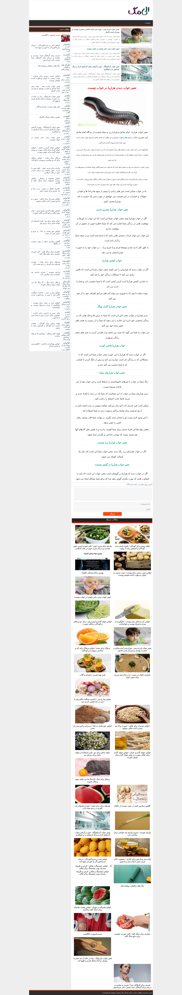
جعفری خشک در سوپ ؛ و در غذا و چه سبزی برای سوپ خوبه (132, 676)
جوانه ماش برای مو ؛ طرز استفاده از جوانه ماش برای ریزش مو (92, 753)
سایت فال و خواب (125, 137)
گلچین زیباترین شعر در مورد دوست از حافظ (132, 806)
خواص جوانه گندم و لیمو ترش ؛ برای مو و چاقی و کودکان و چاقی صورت (92, 622)
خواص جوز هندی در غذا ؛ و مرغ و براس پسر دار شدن (92, 727)
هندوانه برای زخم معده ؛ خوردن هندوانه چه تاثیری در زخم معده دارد (92, 807)
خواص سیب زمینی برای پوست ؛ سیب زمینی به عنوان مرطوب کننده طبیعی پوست (132, 574)
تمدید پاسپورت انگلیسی (92, 934)
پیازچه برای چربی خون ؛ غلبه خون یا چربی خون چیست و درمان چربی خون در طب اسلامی (92, 547)
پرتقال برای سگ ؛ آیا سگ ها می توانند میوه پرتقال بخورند (92, 780)
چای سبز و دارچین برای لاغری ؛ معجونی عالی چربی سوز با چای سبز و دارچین (132, 860)
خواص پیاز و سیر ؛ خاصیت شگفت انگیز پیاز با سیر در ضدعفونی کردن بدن (92, 700)
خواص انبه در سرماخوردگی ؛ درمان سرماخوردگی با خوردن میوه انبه (92, 860)
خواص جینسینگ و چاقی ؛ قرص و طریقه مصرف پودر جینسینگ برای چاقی (92, 872)
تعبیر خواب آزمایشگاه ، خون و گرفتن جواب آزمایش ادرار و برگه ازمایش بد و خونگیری (92, 833)
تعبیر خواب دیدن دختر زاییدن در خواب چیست (103, 49)
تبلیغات (147, 23)
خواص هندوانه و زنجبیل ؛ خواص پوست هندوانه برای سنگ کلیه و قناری (92, 908)
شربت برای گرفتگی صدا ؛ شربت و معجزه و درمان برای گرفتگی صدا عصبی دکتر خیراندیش (132, 986)
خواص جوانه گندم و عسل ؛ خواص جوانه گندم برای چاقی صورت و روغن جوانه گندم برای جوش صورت (132, 754)
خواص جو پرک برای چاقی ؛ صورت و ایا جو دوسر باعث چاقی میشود (132, 727)
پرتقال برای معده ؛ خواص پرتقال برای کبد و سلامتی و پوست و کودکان (92, 649)
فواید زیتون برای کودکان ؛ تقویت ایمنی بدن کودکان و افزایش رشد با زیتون (132, 547)
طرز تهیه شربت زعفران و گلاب (92, 675)
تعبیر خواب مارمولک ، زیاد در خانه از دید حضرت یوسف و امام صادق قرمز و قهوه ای (92, 959)
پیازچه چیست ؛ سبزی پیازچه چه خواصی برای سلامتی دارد (132, 833)
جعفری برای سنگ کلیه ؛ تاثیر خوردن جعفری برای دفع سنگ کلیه (132, 935)
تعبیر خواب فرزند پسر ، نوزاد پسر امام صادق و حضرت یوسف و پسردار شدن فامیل (132, 649)
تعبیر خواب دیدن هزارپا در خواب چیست (112, 87)
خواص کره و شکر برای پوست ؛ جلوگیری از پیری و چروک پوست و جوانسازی (132, 622)
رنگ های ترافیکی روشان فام (132, 886)
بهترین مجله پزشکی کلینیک (92, 573)
